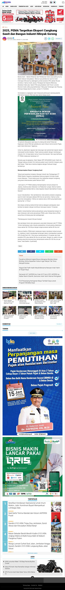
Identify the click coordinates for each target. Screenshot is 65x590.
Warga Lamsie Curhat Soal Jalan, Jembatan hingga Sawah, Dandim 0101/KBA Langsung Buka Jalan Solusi (29, 546)
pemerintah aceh (23, 6)
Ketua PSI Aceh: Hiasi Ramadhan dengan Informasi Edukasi (20, 567)
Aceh (31, 6)
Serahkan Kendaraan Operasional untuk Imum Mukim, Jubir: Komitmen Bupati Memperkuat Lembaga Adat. (27, 505)
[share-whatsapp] (52, 38)
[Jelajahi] (63, 2)
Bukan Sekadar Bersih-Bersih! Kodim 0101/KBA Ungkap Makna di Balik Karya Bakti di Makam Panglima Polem (27, 535)
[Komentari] (58, 251)
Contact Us (34, 585)
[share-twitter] (49, 38)
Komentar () (59, 38)
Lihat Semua (32, 333)
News (7, 6)
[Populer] (54, 2)
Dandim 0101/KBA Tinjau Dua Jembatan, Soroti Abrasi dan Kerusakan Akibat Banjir (27, 524)
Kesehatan (46, 6)
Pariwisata (54, 6)
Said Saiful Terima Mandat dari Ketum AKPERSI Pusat (27, 514)
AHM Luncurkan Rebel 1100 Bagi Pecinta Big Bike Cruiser (20, 562)
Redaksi (40, 585)
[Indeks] (51, 2)
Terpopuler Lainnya (32, 553)
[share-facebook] (45, 38)
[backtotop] (32, 577)
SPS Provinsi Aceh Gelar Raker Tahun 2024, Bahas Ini (20, 573)
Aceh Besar (38, 6)
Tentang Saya (26, 585)
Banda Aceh (13, 6)
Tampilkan (59, 324)
